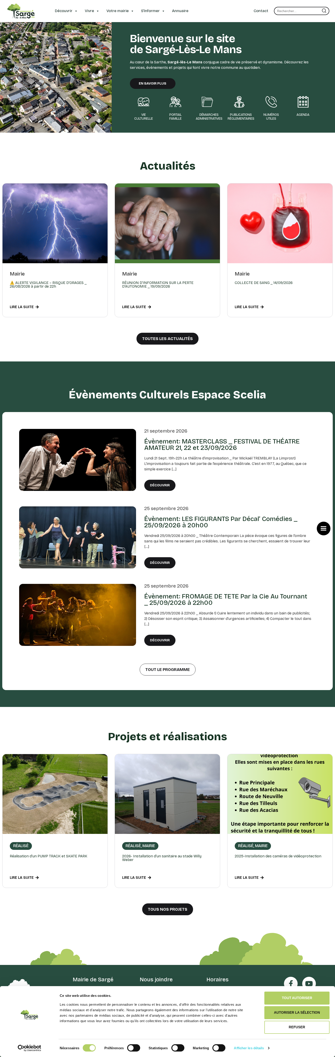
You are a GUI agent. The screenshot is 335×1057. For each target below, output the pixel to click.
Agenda (302, 115)
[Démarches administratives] (207, 101)
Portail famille (175, 117)
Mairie (17, 274)
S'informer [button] (150, 10)
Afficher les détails (249, 1048)
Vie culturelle (143, 117)
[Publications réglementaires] (239, 101)
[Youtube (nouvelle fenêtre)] (309, 983)
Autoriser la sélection (297, 1012)
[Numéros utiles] (271, 101)
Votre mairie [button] (117, 10)
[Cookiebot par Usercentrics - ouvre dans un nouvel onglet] (29, 1048)
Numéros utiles (271, 117)
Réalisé (20, 845)
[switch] (133, 1047)
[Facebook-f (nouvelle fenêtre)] (291, 983)
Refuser (297, 1027)
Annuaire (180, 10)
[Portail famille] (175, 101)
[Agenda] (303, 101)
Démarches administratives (209, 117)
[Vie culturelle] (143, 101)
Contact (261, 10)
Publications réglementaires (241, 117)
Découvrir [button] (63, 10)
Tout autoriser (297, 998)
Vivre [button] (89, 10)
